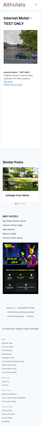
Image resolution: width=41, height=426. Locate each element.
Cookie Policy (7, 418)
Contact (30, 316)
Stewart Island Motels (13, 238)
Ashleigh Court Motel (17, 195)
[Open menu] (36, 4)
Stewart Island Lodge (12, 225)
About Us (10, 308)
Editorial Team (7, 343)
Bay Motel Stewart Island (14, 221)
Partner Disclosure (9, 365)
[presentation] (20, 179)
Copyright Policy (8, 358)
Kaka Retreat (9, 229)
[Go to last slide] (6, 184)
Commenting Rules (15, 316)
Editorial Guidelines (9, 394)
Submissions (7, 354)
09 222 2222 (16, 85)
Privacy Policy (7, 410)
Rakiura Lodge (9, 234)
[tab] (16, 203)
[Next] (34, 184)
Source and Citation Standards (14, 398)
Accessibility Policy (26, 308)
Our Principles (7, 350)
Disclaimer (6, 421)
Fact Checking (7, 347)
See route (8, 82)
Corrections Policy (9, 401)
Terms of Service (8, 414)
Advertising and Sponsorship (20, 312)
